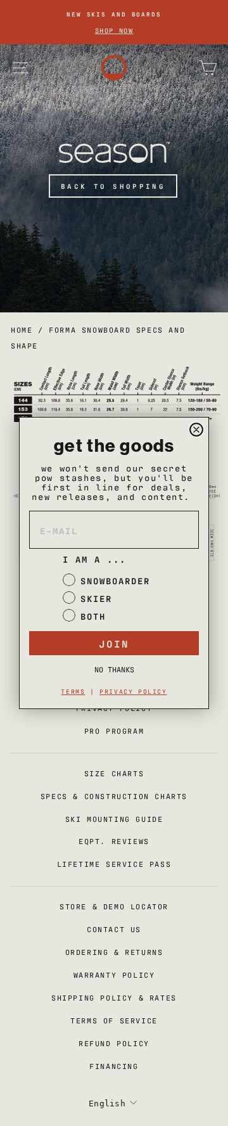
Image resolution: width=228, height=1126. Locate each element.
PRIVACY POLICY (133, 691)
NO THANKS (114, 669)
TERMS (73, 691)
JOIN (114, 643)
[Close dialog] (196, 429)
